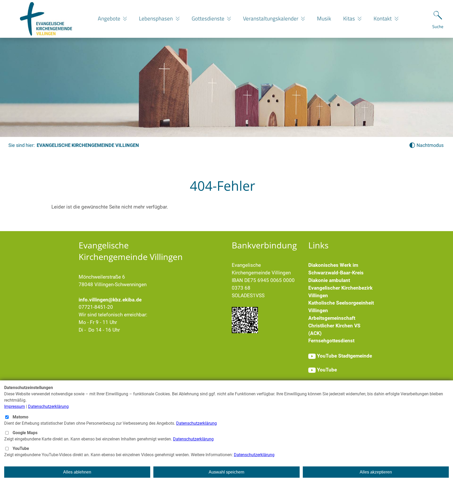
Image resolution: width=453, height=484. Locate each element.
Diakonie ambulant (329, 280)
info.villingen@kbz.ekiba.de (110, 300)
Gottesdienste (209, 18)
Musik (324, 18)
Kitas (349, 18)
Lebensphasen (156, 18)
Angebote (110, 18)
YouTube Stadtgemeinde (344, 356)
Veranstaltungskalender (271, 18)
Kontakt (383, 18)
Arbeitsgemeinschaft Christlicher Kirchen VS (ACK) (334, 325)
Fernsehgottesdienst (331, 341)
